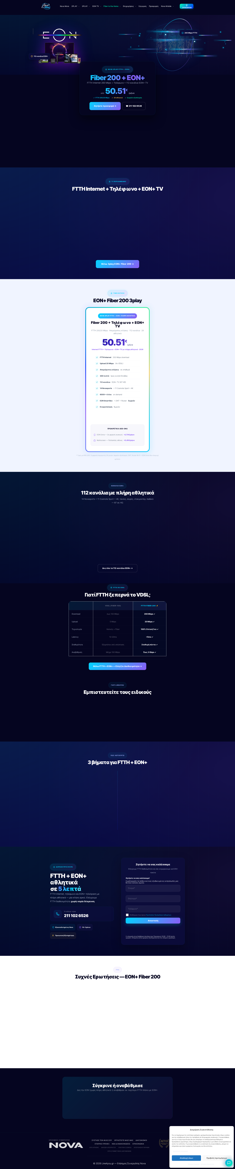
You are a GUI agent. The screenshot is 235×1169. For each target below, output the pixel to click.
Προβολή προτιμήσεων (216, 1158)
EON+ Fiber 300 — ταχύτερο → (139, 1099)
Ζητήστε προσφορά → (105, 106)
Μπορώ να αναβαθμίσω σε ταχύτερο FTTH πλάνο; (98, 1051)
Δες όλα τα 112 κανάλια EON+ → (117, 568)
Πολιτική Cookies (194, 1164)
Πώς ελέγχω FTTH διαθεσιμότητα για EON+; (96, 1041)
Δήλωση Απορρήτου (207, 1164)
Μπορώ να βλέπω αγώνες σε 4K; (90, 1031)
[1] (229, 1163)
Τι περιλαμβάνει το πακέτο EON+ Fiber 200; (95, 988)
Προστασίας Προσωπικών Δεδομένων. (159, 915)
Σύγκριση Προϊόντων (117, 1109)
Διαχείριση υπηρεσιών (180, 1151)
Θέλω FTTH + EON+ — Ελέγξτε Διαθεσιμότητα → (117, 666)
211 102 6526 (76, 915)
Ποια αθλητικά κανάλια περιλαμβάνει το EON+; (97, 1010)
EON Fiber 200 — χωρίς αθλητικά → (98, 1099)
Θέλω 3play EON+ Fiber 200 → (117, 264)
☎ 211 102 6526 (134, 106)
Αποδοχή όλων (186, 1158)
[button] (75, 6)
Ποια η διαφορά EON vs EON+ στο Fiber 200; (95, 1021)
